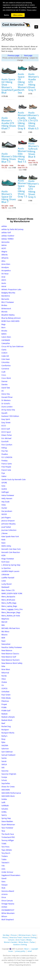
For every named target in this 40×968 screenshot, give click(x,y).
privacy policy (20, 951)
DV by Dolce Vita (8, 410)
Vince (3, 897)
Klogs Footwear (7, 558)
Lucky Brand (6, 584)
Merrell (4, 622)
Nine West (5, 669)
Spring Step (6, 818)
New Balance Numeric (10, 660)
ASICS (3, 280)
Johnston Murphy (8, 524)
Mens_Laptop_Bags (9, 606)
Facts (34, 935)
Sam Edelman (7, 752)
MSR (3, 638)
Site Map (6, 935)
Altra (3, 261)
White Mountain (8, 913)
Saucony (4, 771)
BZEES (4, 334)
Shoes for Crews (8, 786)
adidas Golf (6, 232)
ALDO (3, 248)
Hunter (4, 508)
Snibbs (4, 799)
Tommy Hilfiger (7, 840)
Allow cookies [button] (18, 15)
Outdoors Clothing (20, 944)
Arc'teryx (4, 273)
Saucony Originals (8, 774)
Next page (28, 55)
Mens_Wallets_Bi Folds (10, 615)
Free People (6, 467)
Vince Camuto (7, 900)
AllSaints (4, 258)
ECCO (3, 425)
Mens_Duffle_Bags (8, 603)
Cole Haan (5, 359)
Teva (3, 831)
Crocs (3, 375)
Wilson (4, 916)
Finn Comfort (6, 444)
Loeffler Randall (7, 577)
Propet (4, 704)
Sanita (4, 758)
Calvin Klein (6, 337)
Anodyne (5, 267)
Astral (3, 286)
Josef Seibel (6, 527)
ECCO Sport (6, 432)
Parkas (32, 942)
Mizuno (4, 634)
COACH (4, 353)
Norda (4, 676)
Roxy (3, 739)
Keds (3, 539)
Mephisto (5, 619)
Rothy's (4, 736)
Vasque (4, 885)
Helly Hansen (6, 498)
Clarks (3, 349)
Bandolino (5, 296)
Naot (3, 641)
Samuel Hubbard (8, 755)
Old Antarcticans (24, 935)
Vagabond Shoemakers (10, 875)
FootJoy (4, 460)
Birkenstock (6, 308)
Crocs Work (6, 378)
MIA (3, 625)
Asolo (3, 283)
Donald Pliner (7, 397)
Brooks (4, 331)
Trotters (4, 856)
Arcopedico (6, 270)
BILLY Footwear (7, 302)
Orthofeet (5, 691)
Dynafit (4, 413)
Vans (3, 881)
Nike (3, 666)
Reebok (4, 714)
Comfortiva (5, 365)
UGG (3, 869)
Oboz (3, 679)
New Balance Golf (8, 657)
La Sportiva (5, 568)
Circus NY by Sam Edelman (12, 346)
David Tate (5, 387)
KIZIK (3, 555)
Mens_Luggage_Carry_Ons (12, 609)
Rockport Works (7, 733)
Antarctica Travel (15, 937)
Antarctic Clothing (29, 937)
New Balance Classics (10, 653)
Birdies (4, 305)
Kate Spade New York (10, 536)
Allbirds (4, 254)
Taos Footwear (7, 828)
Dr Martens (6, 400)
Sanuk (3, 761)
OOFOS (4, 688)
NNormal (5, 672)
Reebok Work (6, 720)
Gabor (4, 476)
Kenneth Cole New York (11, 549)
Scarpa (4, 777)
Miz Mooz (5, 631)
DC (2, 391)
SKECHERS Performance (11, 793)
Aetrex (4, 245)
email (30, 951)
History (5, 937)
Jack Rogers (6, 517)
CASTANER (5, 340)
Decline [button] (6, 15)
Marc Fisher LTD (8, 590)
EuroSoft (4, 441)
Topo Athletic (6, 850)
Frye (3, 473)
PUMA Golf (5, 710)
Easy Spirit (5, 419)
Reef (3, 723)
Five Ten (4, 451)
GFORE (4, 482)
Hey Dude (5, 501)
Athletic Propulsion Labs (11, 289)
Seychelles (5, 783)
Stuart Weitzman (8, 824)
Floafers (4, 454)
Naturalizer (5, 644)
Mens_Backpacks (8, 596)
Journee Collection (8, 530)
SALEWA (4, 745)
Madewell (5, 587)
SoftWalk (5, 805)
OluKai (4, 682)
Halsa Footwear (7, 495)
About (26, 949)
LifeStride (5, 574)
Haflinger (5, 492)
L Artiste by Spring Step (10, 565)
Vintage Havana (7, 904)
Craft (3, 372)
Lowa (3, 581)
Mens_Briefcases (8, 600)
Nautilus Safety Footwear (11, 647)
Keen (3, 543)
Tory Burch (5, 853)
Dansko (4, 384)
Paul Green (5, 695)
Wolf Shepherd (7, 919)
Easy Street (5, 422)
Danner (4, 381)
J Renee (4, 533)
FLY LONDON (6, 457)
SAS (2, 767)
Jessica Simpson (8, 520)
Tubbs (4, 859)
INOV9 (4, 514)
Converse (5, 368)
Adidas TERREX (7, 239)
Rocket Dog (6, 726)
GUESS (4, 489)
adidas (4, 226)
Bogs (3, 324)
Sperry (4, 815)
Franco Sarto (6, 463)
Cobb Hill (5, 356)
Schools (11, 940)
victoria (4, 894)
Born (3, 327)
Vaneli (4, 878)
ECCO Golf (5, 429)
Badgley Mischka (8, 292)
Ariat (3, 277)
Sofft (3, 802)
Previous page (13, 55)
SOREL (4, 812)
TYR (2, 866)
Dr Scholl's (5, 403)
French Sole (6, 470)
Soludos (4, 809)
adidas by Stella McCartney (12, 229)
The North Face (7, 834)
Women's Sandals (10, 942)
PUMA (3, 707)
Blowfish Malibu (8, 315)
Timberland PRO (8, 837)
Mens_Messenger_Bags (10, 612)
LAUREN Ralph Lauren (10, 571)
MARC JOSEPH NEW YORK (11, 593)
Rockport (5, 729)
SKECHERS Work (8, 796)
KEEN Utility (6, 546)
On (2, 685)
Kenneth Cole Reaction (10, 552)
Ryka (3, 742)
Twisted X (5, 862)
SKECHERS (5, 790)
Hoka (3, 505)
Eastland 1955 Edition (10, 416)
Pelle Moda (6, 698)
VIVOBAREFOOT (7, 910)
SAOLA (4, 764)
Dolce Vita (5, 394)
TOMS (3, 843)
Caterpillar (5, 343)
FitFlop (4, 448)
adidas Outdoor (7, 235)
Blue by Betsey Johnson (11, 318)
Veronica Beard (7, 891)
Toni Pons (5, 847)
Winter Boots (23, 942)
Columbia (5, 362)
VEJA (3, 888)
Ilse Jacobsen (6, 511)
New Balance (6, 650)
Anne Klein (5, 264)
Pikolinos (5, 701)
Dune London (7, 406)
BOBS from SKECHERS (10, 321)
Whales (29, 940)
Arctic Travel (20, 940)
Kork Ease (5, 562)
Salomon (5, 748)
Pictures (14, 935)
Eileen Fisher (6, 435)
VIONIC (4, 907)
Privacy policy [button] (31, 10)
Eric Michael (6, 438)
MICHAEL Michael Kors (10, 628)
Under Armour (7, 872)
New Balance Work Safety (11, 663)
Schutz (4, 780)
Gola (3, 486)
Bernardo (5, 299)
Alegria (4, 251)
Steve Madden (7, 821)
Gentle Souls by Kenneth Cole (13, 479)
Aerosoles (5, 242)
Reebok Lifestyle (8, 717)
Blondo (4, 311)
